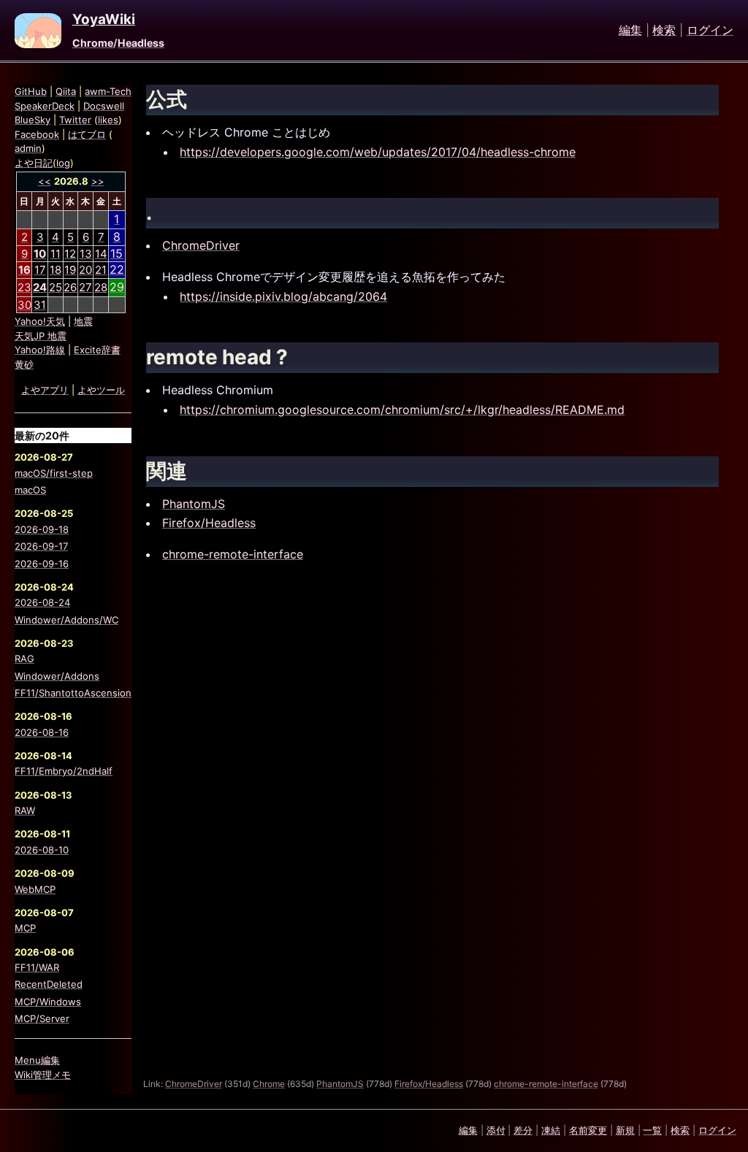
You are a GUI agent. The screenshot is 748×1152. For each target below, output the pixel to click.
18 (55, 270)
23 (24, 287)
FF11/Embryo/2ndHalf (63, 771)
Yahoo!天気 (40, 321)
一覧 (652, 1130)
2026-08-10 (42, 850)
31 (40, 305)
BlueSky (32, 120)
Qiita (66, 91)
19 (70, 270)
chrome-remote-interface (232, 554)
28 (100, 287)
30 (24, 305)
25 (55, 287)
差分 (523, 1130)
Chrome (92, 43)
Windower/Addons (57, 676)
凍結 (550, 1130)
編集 (630, 30)
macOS (30, 490)
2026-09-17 (41, 546)
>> (97, 181)
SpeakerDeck (45, 106)
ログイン (710, 30)
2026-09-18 (42, 529)
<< (44, 181)
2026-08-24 (42, 602)
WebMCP (35, 889)
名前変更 (588, 1130)
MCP (25, 928)
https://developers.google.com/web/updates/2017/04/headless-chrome (378, 152)
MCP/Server (42, 1018)
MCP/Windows (48, 1002)
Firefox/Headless (209, 522)
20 (85, 270)
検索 (664, 30)
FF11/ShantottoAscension (73, 693)
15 (116, 253)
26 (70, 287)
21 (101, 270)
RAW (25, 810)
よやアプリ (45, 390)
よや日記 (34, 163)
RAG (24, 658)
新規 (625, 1130)
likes (108, 120)
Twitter (75, 120)
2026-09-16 (42, 563)
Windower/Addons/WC (66, 620)
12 (70, 254)
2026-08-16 (42, 732)
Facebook (37, 134)
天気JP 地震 (40, 336)
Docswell (103, 106)
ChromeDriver (201, 245)
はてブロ (87, 134)
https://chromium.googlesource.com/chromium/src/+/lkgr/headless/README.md (402, 409)
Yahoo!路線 (40, 350)
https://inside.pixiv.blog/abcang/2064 (283, 296)
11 (55, 254)
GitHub (31, 91)
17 (40, 270)
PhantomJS (193, 503)
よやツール (101, 390)
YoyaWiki (103, 20)
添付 (495, 1130)
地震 (83, 321)
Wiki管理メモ (43, 1074)
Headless (141, 43)
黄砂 (24, 364)
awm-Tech (108, 91)
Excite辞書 (97, 350)
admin (28, 148)
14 (101, 254)
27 (85, 287)
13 (86, 254)
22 (117, 269)
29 (117, 287)
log (63, 163)
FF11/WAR (37, 967)
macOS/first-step (54, 473)
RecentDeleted (49, 984)
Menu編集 (37, 1060)
